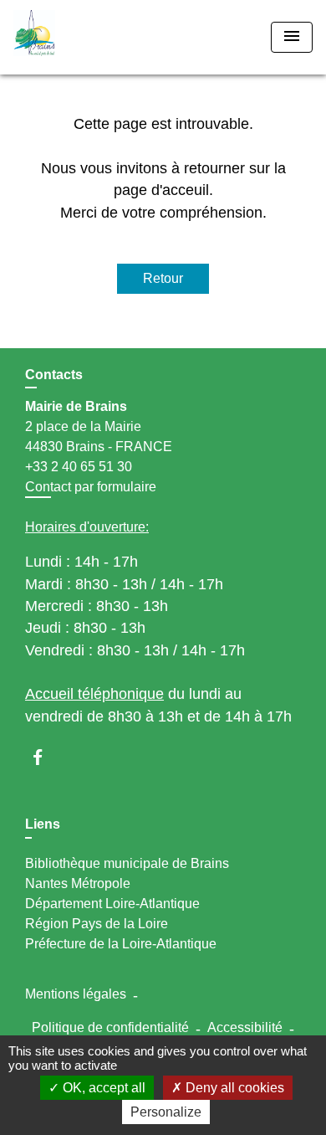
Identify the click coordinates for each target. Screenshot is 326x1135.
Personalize (165, 1112)
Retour (163, 278)
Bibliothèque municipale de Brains (127, 863)
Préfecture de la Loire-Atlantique (120, 944)
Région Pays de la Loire (96, 924)
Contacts (54, 374)
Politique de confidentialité (110, 1027)
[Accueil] (76, 37)
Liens (42, 824)
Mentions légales (75, 994)
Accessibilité (245, 1027)
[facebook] (45, 757)
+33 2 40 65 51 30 (78, 467)
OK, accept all (102, 1088)
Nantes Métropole (77, 883)
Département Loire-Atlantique (112, 903)
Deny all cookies (233, 1088)
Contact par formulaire (90, 487)
